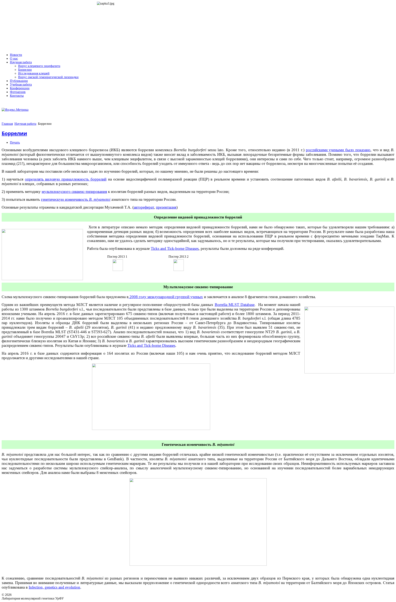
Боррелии (25, 69)
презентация (166, 207)
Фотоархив (18, 92)
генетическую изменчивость (75, 199)
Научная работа (21, 62)
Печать (15, 142)
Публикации (19, 81)
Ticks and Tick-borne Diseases (175, 248)
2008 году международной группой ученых (165, 297)
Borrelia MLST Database (235, 304)
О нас (14, 58)
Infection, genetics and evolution (54, 587)
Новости (16, 55)
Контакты (17, 95)
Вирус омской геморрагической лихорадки (48, 77)
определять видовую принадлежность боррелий (65, 179)
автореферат (144, 207)
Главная (7, 123)
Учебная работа (21, 84)
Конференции (19, 88)
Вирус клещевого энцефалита (39, 66)
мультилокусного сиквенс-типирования (74, 191)
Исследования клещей (34, 73)
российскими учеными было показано (338, 150)
